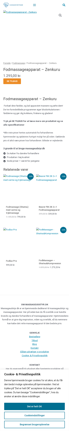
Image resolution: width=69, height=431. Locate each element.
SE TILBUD (12, 81)
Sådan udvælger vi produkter (34, 351)
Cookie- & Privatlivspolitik (35, 355)
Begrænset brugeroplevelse (34, 424)
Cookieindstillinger (34, 415)
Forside (7, 63)
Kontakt (35, 348)
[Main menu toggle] (34, 5)
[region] (34, 400)
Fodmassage (18, 63)
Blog (34, 344)
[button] (64, 5)
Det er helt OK (34, 406)
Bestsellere (34, 336)
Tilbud (34, 340)
